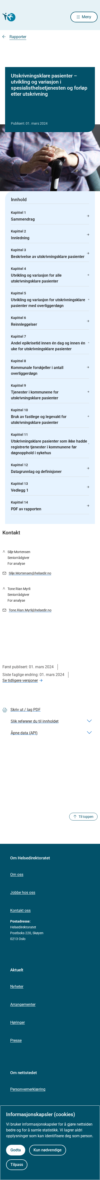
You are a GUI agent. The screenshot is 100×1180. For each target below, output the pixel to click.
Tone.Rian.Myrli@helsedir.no (30, 610)
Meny (86, 17)
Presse (16, 1040)
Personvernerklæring (27, 1089)
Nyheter (16, 986)
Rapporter (17, 36)
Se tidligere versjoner (20, 680)
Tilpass (16, 1164)
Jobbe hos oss (22, 892)
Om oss (16, 874)
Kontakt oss (20, 910)
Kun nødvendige (47, 1150)
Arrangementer (22, 1004)
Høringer (17, 1022)
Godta (15, 1150)
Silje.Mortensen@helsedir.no (30, 573)
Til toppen (86, 817)
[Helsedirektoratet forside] (8, 17)
